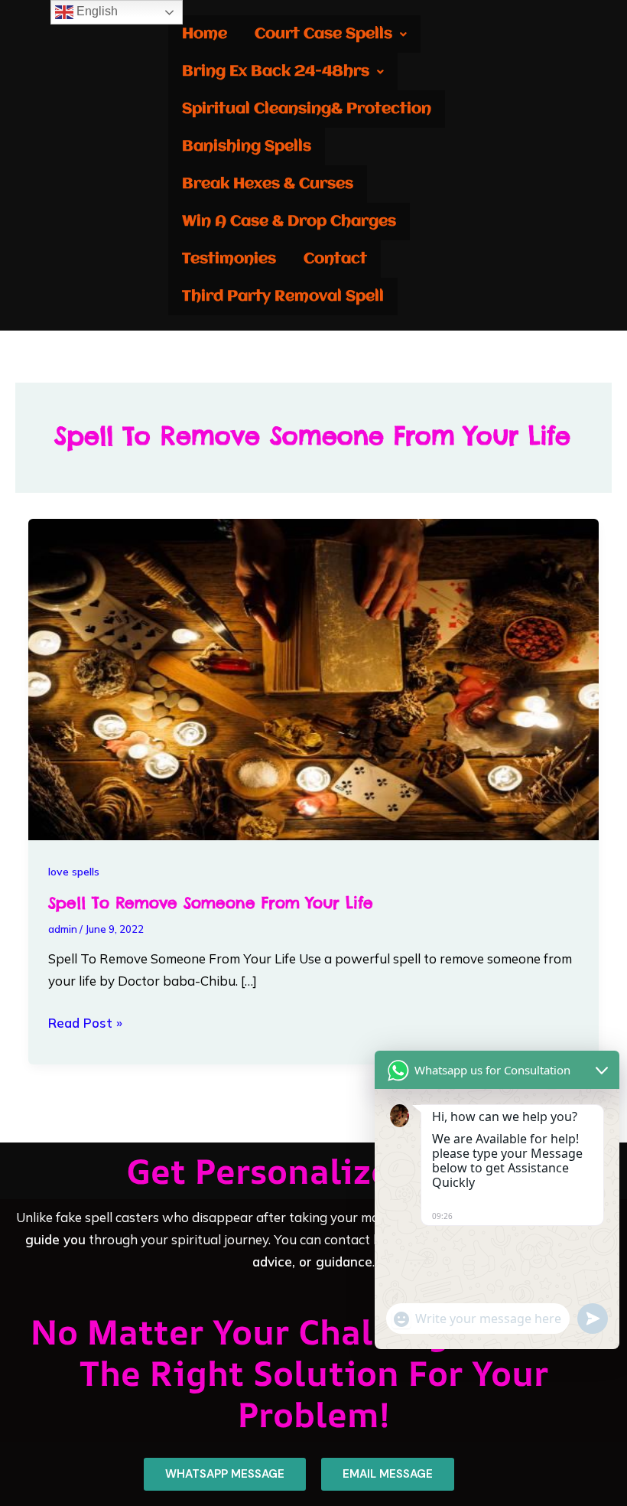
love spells (73, 871)
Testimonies (229, 259)
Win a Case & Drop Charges (289, 222)
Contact (335, 259)
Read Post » (85, 1021)
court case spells (323, 34)
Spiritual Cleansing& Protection (306, 109)
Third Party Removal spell (283, 296)
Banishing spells (246, 147)
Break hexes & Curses (267, 184)
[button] (331, 34)
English (95, 11)
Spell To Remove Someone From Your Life (210, 902)
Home (204, 34)
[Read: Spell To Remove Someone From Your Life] (313, 678)
